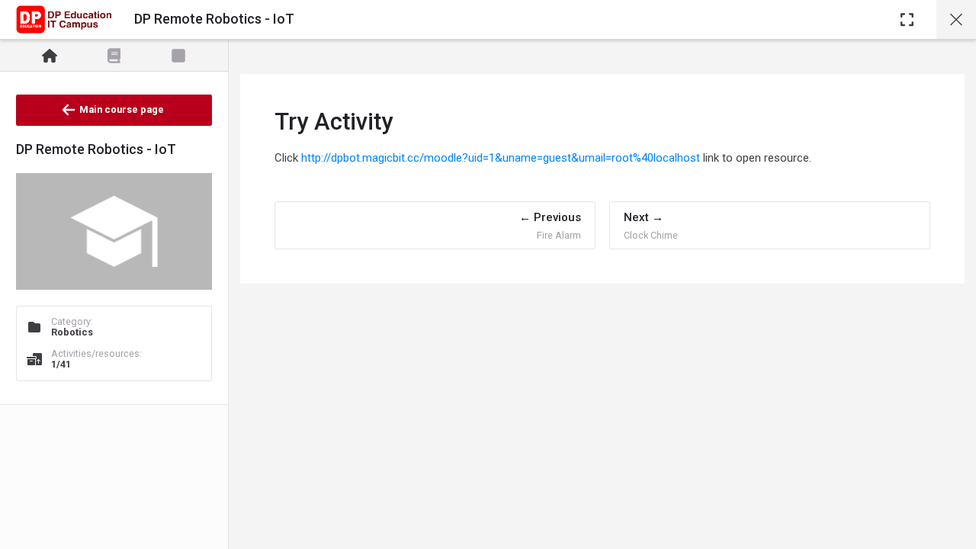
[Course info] (49, 55)
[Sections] (114, 55)
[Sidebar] (907, 19)
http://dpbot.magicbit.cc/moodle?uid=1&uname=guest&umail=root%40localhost (500, 158)
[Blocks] (178, 55)
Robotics (72, 332)
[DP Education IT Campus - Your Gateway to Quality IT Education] (63, 19)
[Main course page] (956, 19)
